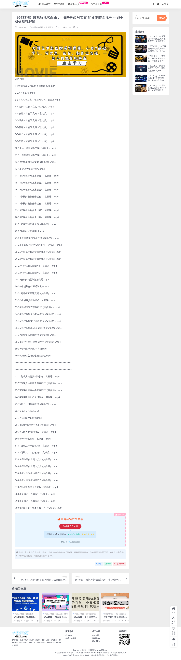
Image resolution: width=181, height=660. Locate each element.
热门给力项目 (91, 614)
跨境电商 (29, 614)
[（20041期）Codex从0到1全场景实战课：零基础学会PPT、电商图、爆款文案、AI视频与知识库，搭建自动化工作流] (141, 78)
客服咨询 (96, 638)
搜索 (162, 18)
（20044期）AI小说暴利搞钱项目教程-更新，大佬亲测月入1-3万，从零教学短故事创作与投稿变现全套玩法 (157, 91)
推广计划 (96, 641)
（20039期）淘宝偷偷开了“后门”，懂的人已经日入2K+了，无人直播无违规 (156, 69)
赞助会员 (78, 4)
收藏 (109, 564)
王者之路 (101, 4)
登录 (166, 4)
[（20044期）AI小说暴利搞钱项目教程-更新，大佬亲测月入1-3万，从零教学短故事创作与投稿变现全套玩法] (141, 88)
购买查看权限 (71, 526)
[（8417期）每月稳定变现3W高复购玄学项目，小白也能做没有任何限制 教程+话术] (85, 602)
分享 (100, 564)
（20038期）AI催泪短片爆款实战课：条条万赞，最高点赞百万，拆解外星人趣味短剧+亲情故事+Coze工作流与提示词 (157, 42)
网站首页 (45, 4)
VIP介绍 (95, 635)
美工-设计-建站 (62, 614)
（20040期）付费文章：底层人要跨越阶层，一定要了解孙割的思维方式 (157, 59)
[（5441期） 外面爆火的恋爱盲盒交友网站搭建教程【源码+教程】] (55, 602)
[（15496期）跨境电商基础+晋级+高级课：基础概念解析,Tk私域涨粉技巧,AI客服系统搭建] (25, 602)
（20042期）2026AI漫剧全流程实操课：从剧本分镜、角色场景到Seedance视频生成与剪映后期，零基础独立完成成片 (157, 52)
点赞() (120, 564)
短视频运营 (49, 27)
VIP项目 (60, 4)
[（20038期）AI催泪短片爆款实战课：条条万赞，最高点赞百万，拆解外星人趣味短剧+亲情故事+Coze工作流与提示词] (141, 39)
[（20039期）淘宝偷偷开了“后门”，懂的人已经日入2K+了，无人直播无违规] (141, 68)
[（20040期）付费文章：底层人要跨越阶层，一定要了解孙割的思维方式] (141, 58)
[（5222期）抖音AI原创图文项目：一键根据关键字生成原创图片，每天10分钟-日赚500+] (115, 602)
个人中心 (69, 635)
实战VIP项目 (37, 27)
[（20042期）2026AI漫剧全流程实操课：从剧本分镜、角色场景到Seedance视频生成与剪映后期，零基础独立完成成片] (141, 49)
